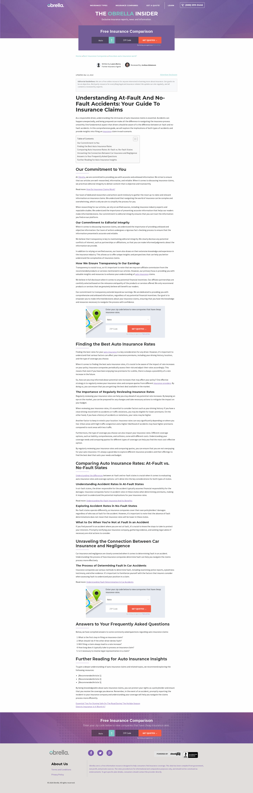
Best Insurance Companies (95, 56)
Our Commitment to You (88, 142)
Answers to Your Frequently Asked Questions (97, 156)
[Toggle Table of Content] (134, 139)
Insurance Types (98, 5)
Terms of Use (156, 45)
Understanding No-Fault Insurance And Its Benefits (109, 500)
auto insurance (142, 274)
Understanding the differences (89, 475)
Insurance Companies (127, 5)
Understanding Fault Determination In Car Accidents (109, 582)
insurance (107, 131)
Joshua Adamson (148, 65)
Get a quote (153, 5)
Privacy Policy (57, 774)
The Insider (126, 13)
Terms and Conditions (61, 769)
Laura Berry (115, 64)
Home (78, 56)
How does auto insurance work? (123, 56)
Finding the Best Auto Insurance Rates (94, 146)
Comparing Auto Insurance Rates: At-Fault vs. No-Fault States (105, 149)
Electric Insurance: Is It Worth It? (90, 706)
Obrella (81, 177)
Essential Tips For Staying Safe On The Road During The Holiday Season (108, 703)
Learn (171, 5)
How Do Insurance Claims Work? (100, 189)
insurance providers (162, 383)
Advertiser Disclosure (168, 75)
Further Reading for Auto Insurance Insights (97, 159)
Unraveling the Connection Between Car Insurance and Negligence (107, 153)
